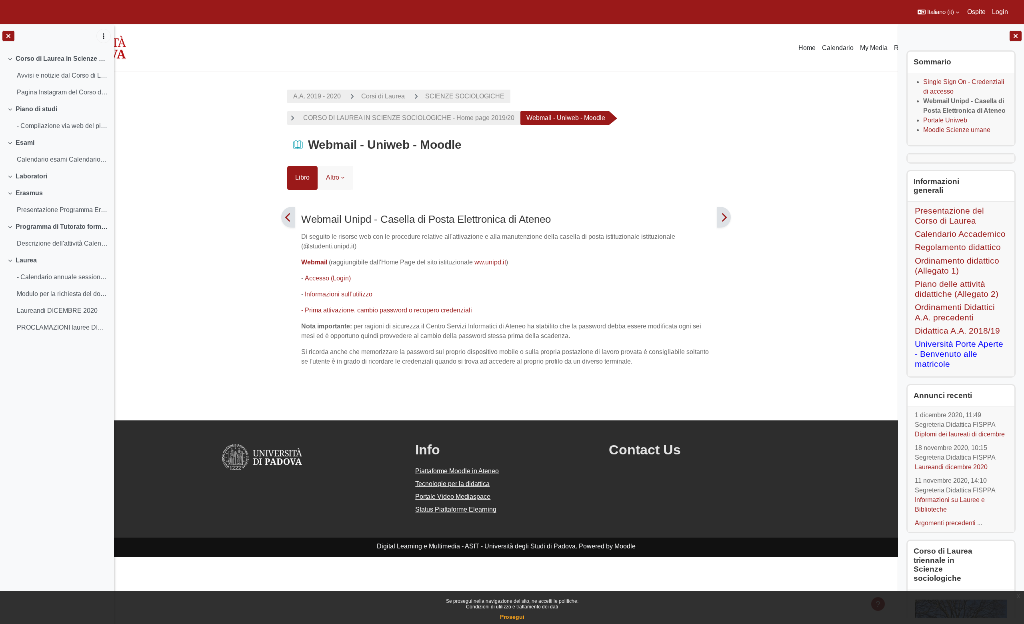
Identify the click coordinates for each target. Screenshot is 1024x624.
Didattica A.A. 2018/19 (957, 330)
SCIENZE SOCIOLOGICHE (464, 96)
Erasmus (29, 193)
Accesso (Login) (328, 278)
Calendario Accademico (960, 233)
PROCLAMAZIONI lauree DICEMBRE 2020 (62, 327)
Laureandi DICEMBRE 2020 (57, 310)
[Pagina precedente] (288, 217)
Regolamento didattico (958, 247)
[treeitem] (56, 75)
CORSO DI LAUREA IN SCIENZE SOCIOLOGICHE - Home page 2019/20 (408, 117)
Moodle (625, 546)
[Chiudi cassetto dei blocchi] (1015, 36)
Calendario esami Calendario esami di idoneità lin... (62, 159)
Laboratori (31, 176)
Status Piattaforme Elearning (455, 509)
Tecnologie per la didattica (452, 483)
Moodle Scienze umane (956, 129)
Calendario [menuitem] (838, 47)
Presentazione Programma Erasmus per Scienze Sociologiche (62, 209)
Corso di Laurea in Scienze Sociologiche (62, 58)
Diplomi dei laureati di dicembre (960, 434)
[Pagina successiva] (724, 217)
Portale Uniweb (945, 120)
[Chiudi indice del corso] (8, 36)
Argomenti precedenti (945, 523)
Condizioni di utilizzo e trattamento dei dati (512, 607)
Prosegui (512, 617)
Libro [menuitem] (302, 177)
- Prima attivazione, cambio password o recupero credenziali (387, 310)
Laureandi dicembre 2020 (951, 467)
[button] (938, 12)
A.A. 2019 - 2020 (317, 96)
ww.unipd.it (490, 262)
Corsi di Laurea (383, 96)
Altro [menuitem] (332, 177)
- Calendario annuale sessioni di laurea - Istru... (62, 277)
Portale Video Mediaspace (452, 496)
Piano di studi (36, 109)
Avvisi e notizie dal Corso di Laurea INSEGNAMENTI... (62, 75)
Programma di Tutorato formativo (62, 226)
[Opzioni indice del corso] (103, 36)
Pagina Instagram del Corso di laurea (62, 92)
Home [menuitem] (807, 47)
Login (1000, 11)
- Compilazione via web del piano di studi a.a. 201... (62, 125)
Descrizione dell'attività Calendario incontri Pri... (62, 243)
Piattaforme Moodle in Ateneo (457, 471)
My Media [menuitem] (874, 47)
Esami (25, 142)
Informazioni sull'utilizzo (338, 294)
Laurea (26, 260)
